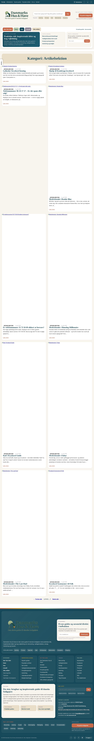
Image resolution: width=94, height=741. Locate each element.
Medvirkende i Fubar (58, 456)
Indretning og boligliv (48, 43)
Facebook (80, 663)
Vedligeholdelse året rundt (49, 38)
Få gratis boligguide (85, 15)
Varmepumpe (43, 650)
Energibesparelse (26, 670)
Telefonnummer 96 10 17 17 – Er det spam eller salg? (22, 92)
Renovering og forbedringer (50, 36)
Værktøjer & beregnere (9, 678)
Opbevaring (20, 728)
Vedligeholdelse (63, 663)
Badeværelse (58, 17)
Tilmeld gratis (84, 634)
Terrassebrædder (61, 724)
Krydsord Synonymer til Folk (61, 584)
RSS (78, 675)
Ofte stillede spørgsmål (46, 679)
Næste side (56, 599)
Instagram (80, 665)
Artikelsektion (9, 2)
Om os (33, 2)
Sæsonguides (7, 673)
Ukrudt (52, 724)
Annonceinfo (88, 29)
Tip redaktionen (81, 678)
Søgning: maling (81, 693)
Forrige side (37, 599)
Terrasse (47, 17)
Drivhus (47, 724)
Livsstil (28, 29)
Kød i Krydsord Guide (12, 456)
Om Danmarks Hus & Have (46, 661)
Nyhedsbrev (78, 2)
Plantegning (40, 724)
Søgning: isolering (62, 693)
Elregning (65, 17)
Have (16, 29)
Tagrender (30, 650)
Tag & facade (62, 678)
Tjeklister (5, 675)
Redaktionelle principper (47, 674)
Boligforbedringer (26, 678)
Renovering (62, 660)
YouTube (79, 670)
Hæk (52, 17)
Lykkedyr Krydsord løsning (14, 71)
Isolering (41, 17)
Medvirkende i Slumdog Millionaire (63, 327)
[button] (1, 62)
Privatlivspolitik (80, 29)
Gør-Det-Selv (8, 29)
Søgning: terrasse (71, 693)
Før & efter (25, 665)
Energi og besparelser (48, 41)
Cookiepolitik (44, 672)
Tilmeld (87, 41)
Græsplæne (60, 650)
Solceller (6, 728)
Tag (25, 724)
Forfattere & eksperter (46, 677)
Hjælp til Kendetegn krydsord (61, 71)
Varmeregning (31, 724)
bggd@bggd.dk (80, 713)
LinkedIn (79, 673)
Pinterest (79, 668)
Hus (22, 29)
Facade (20, 724)
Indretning (24, 673)
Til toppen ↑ (89, 737)
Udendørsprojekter (27, 675)
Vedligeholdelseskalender (28, 668)
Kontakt (38, 2)
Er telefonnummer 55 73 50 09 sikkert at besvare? (23, 327)
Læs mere (6, 81)
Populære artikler (26, 2)
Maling (60, 673)
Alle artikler (36, 29)
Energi (60, 665)
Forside (3, 2)
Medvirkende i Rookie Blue (60, 199)
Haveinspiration (63, 668)
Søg (68, 13)
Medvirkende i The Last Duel (15, 584)
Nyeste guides (17, 2)
